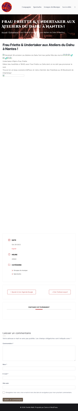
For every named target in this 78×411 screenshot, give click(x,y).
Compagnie (26, 7)
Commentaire (8, 343)
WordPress (53, 407)
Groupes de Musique (52, 7)
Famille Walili (30, 407)
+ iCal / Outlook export (60, 292)
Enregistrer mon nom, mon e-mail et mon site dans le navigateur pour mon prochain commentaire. (39, 392)
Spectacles (37, 7)
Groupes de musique (20, 270)
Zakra (46, 407)
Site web (6, 383)
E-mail (5, 374)
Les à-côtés (66, 7)
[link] (30, 55)
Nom (5, 364)
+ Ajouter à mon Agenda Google (21, 292)
